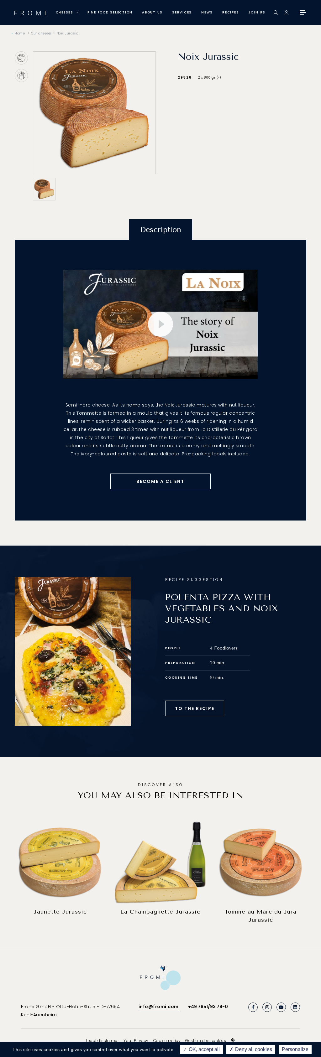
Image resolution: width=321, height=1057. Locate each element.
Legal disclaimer (102, 1040)
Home (20, 33)
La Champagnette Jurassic (160, 911)
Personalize (295, 1049)
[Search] (276, 12)
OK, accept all (203, 1049)
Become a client (160, 481)
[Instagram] (267, 1007)
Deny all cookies (253, 1049)
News (207, 12)
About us (152, 12)
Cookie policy (167, 1040)
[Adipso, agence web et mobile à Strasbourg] (233, 1040)
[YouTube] (281, 1007)
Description (160, 229)
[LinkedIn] (295, 1007)
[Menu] (302, 12)
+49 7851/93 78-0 (208, 1006)
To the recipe (194, 708)
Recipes (230, 12)
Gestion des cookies (205, 1040)
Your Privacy (136, 1040)
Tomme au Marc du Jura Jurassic (261, 915)
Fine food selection (110, 12)
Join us (256, 12)
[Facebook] (253, 1007)
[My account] (286, 12)
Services (182, 12)
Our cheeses (41, 33)
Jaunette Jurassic (60, 911)
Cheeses (64, 12)
